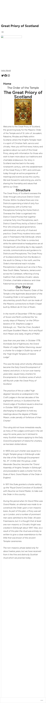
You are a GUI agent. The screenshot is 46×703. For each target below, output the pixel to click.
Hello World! (6, 70)
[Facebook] (5, 75)
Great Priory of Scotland (20, 26)
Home (7, 83)
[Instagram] (8, 75)
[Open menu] (2, 32)
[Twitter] (2, 75)
